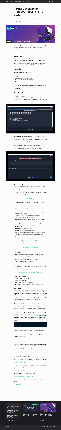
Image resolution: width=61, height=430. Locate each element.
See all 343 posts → (11, 420)
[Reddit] (44, 426)
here (38, 330)
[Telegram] (42, 426)
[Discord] (40, 426)
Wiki (32, 376)
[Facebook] (49, 1)
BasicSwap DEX (21, 376)
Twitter (21, 362)
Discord (16, 370)
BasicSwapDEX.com (25, 266)
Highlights (12, 1)
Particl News (7, 426)
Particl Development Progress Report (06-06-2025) (12, 416)
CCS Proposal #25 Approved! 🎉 (13, 406)
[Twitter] (51, 1)
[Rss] (53, 1)
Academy (28, 376)
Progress (19, 1)
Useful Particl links (18, 384)
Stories (24, 1)
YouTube (16, 362)
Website (16, 376)
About (27, 1)
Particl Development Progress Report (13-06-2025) (12, 411)
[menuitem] (12, 1)
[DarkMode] (54, 1)
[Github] (47, 426)
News (16, 1)
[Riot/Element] (46, 426)
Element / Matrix (26, 370)
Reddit (25, 362)
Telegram (20, 370)
